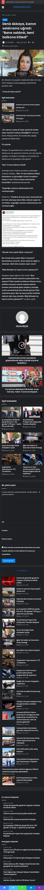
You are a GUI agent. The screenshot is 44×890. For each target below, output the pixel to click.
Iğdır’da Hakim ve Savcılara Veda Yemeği (32, 446)
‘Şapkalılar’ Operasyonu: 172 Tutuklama (8, 469)
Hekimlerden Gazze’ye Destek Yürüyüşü (20, 2)
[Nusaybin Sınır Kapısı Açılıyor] (8, 653)
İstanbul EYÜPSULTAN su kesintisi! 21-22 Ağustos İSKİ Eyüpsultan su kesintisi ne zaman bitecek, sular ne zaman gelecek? (27, 717)
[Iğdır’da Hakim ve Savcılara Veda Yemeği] (32, 437)
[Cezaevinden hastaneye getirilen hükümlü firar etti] (8, 731)
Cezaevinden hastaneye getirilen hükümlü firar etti (27, 729)
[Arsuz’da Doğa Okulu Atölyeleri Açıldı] (11, 437)
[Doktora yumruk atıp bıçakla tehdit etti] (8, 107)
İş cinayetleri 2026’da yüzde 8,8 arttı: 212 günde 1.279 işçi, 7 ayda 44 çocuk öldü (11, 423)
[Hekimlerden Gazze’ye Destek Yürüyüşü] (8, 118)
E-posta (5, 530)
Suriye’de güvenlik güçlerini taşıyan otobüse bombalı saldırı (27, 580)
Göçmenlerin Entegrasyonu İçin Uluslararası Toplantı (27, 760)
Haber (14, 15)
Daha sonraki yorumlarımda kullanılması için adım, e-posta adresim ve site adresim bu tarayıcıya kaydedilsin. (21, 551)
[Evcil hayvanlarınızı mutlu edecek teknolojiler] (8, 781)
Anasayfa (7, 15)
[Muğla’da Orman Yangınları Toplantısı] (8, 684)
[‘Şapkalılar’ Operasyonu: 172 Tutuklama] (11, 459)
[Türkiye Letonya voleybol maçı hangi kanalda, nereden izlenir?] (8, 704)
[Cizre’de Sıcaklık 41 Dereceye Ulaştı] (8, 694)
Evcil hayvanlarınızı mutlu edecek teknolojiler (26, 779)
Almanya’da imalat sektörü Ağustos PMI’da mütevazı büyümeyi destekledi (20, 770)
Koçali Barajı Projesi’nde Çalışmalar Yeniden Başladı (32, 422)
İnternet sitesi (7, 539)
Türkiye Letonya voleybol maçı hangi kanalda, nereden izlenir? (29, 703)
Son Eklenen (22, 571)
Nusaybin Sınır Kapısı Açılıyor (28, 650)
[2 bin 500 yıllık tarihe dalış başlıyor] (8, 752)
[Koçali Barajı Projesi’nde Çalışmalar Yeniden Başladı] (32, 412)
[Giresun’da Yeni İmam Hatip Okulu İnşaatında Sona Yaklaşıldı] (8, 741)
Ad (3, 522)
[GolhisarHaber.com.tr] (22, 7)
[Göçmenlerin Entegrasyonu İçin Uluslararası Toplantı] (8, 762)
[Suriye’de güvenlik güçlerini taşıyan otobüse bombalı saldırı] (8, 581)
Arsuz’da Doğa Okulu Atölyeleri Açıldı (10, 446)
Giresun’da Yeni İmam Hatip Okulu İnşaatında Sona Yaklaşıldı (27, 740)
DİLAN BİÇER (9, 42)
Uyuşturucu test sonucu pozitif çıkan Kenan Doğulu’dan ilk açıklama (31, 470)
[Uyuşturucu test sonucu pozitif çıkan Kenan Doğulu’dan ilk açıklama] (32, 459)
